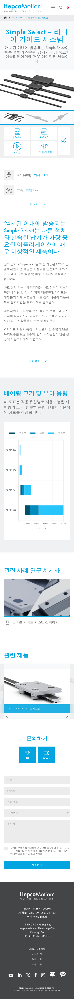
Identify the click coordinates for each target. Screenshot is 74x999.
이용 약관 (37, 964)
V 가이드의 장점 (44, 151)
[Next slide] (68, 716)
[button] (13, 117)
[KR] (68, 7)
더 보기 (34, 204)
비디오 (17, 152)
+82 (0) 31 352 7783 (27, 755)
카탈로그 (17, 137)
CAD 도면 (44, 137)
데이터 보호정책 (37, 949)
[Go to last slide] (6, 716)
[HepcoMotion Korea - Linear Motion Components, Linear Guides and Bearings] (23, 7)
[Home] (5, 17)
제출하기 (37, 865)
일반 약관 (37, 959)
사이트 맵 (37, 954)
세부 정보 (34, 361)
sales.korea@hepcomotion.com (46, 755)
